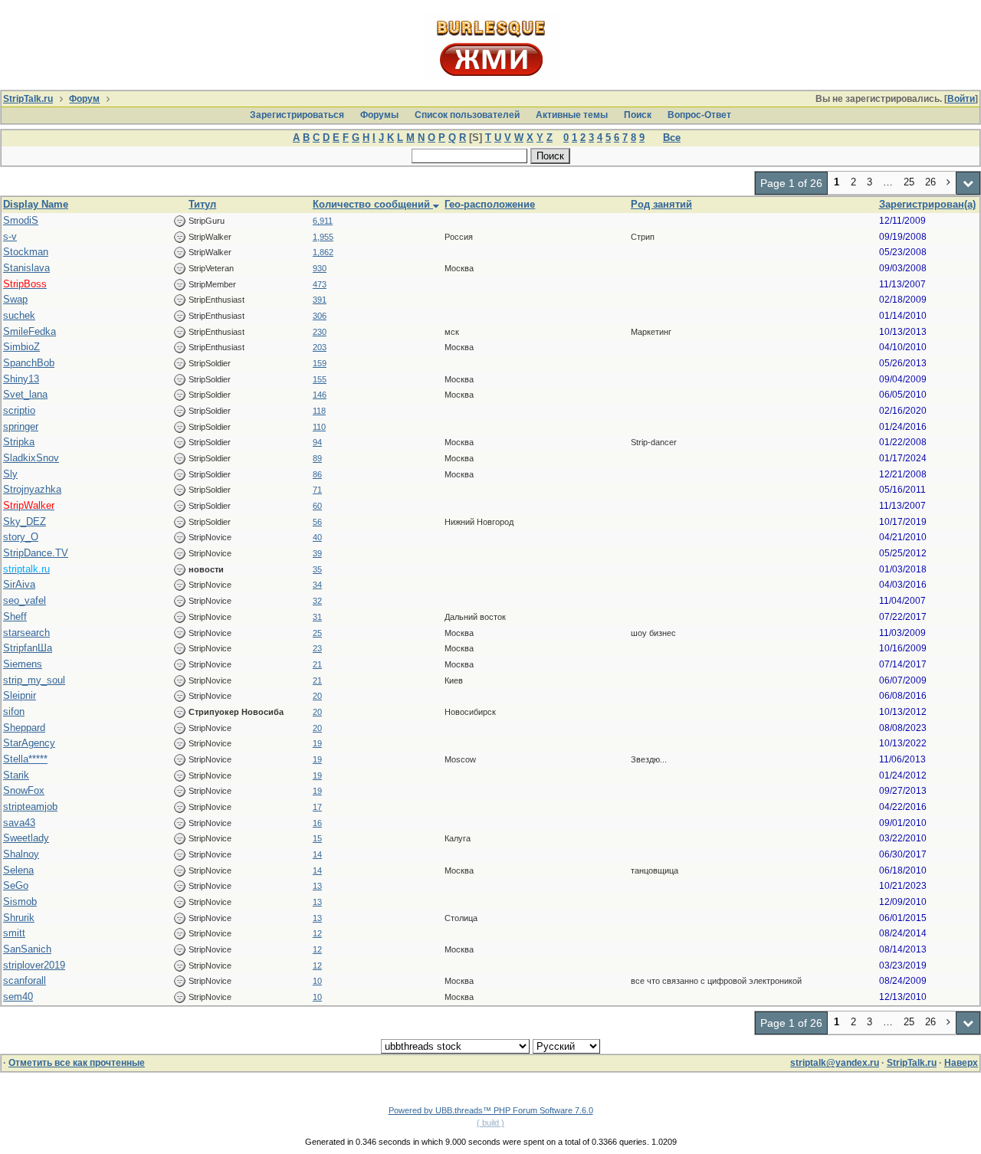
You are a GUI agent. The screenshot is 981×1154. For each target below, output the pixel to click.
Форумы (379, 115)
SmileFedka (29, 331)
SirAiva (19, 584)
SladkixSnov (31, 458)
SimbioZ (21, 346)
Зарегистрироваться (297, 115)
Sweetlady (26, 838)
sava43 (19, 822)
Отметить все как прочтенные (76, 1062)
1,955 (323, 236)
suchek (19, 315)
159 (319, 363)
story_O (20, 537)
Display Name (35, 204)
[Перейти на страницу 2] (948, 183)
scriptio (19, 410)
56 (317, 521)
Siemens (22, 664)
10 (317, 980)
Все (672, 137)
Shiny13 (21, 379)
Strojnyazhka (32, 489)
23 (317, 648)
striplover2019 (34, 965)
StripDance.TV (35, 553)
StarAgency (29, 743)
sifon (14, 711)
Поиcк (637, 115)
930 (319, 268)
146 (319, 394)
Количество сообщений (373, 204)
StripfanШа (27, 648)
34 (317, 584)
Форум (84, 98)
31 (317, 616)
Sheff (15, 616)
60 (317, 505)
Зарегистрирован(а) (927, 204)
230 (319, 331)
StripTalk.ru (28, 98)
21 (317, 664)
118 (319, 410)
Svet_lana (25, 394)
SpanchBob (28, 363)
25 (317, 633)
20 (317, 695)
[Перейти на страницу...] (968, 183)
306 (319, 315)
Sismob (20, 901)
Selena (18, 870)
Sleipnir (19, 695)
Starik (16, 775)
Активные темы (572, 115)
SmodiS (20, 220)
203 (319, 347)
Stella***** (25, 759)
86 (317, 474)
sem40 (18, 996)
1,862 (323, 252)
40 (317, 537)
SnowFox (23, 790)
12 (317, 933)
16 (317, 823)
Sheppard (24, 727)
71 (317, 489)
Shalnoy (21, 854)
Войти (961, 98)
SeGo (15, 885)
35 (317, 569)
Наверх (961, 1062)
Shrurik (18, 917)
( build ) (490, 1122)
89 (317, 458)
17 (317, 806)
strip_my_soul (34, 680)
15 (317, 838)
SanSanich (27, 949)
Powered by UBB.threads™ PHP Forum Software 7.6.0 (491, 1110)
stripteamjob (30, 806)
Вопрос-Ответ (699, 115)
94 (317, 442)
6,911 (323, 220)
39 (317, 553)
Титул (202, 204)
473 (319, 284)
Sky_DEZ (24, 521)
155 (319, 379)
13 (317, 885)
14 (317, 854)
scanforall (24, 980)
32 (317, 600)
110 (319, 426)
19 (317, 743)
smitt (14, 933)
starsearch (26, 632)
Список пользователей (467, 115)
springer (20, 426)
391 (319, 299)
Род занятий (661, 204)
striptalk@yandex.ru (834, 1062)
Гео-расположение (490, 204)
